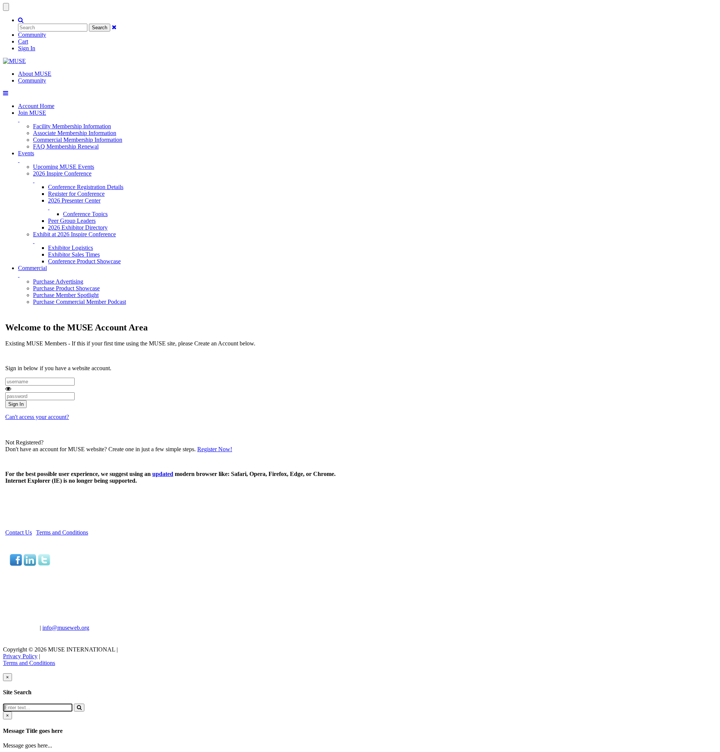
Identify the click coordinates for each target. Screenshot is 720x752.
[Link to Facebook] (16, 564)
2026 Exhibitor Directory (78, 227)
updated (162, 474)
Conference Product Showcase (84, 261)
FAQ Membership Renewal (66, 146)
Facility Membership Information (72, 126)
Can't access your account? (37, 417)
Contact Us (18, 532)
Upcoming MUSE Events (63, 167)
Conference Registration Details (85, 187)
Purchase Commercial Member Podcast (79, 302)
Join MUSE (32, 113)
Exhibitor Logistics (70, 248)
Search (99, 27)
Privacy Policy (20, 656)
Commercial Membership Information (77, 140)
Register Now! (214, 449)
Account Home (36, 106)
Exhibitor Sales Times (74, 254)
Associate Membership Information (74, 133)
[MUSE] (14, 61)
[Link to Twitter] (44, 564)
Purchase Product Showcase (66, 288)
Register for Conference (76, 194)
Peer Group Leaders (72, 221)
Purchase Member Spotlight (66, 295)
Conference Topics (85, 214)
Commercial (32, 268)
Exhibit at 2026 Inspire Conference (74, 234)
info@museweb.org (65, 627)
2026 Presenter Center (74, 200)
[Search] (79, 707)
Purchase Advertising (58, 281)
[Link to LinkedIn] (30, 564)
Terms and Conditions (62, 532)
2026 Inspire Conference (62, 173)
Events (26, 153)
